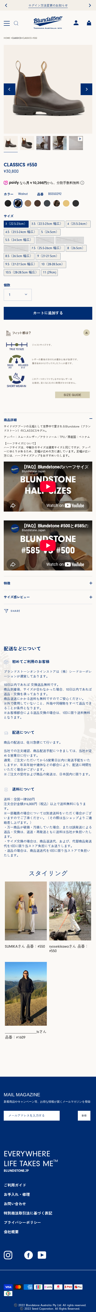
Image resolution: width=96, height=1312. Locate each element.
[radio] (8, 203)
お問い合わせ (15, 1204)
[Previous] (9, 89)
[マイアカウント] (75, 23)
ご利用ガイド (15, 1185)
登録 (84, 1115)
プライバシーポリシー (22, 1223)
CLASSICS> (17, 38)
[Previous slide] (6, 5)
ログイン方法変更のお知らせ (48, 5)
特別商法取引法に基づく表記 (28, 1213)
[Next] (86, 89)
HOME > (8, 38)
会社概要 (11, 1232)
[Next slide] (90, 5)
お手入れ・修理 (17, 1195)
